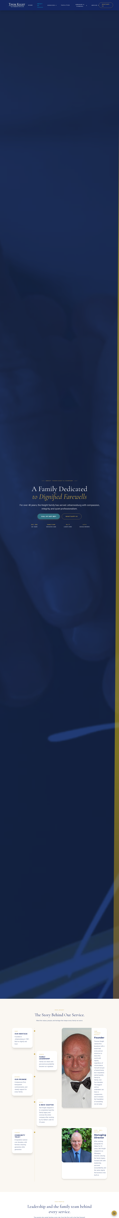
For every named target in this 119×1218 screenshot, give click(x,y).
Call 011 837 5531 (48, 516)
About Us (40, 4)
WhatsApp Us (72, 516)
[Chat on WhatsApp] (114, 1213)
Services (52, 5)
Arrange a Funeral (81, 5)
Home (30, 5)
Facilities (65, 5)
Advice (95, 5)
